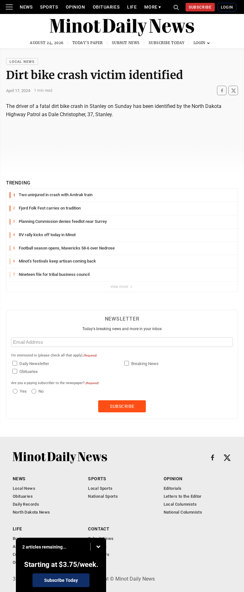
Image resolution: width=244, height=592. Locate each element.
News (26, 7)
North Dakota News (31, 512)
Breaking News (145, 363)
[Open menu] (9, 7)
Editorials (173, 488)
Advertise (97, 546)
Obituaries (106, 7)
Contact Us (98, 554)
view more (120, 286)
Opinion (75, 7)
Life (132, 7)
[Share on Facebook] (222, 91)
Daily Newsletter (34, 363)
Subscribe (200, 7)
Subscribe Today (167, 43)
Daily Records (26, 504)
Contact (98, 528)
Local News (22, 62)
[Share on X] (233, 91)
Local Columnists (180, 504)
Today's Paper (87, 43)
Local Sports (100, 488)
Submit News (126, 43)
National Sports (103, 496)
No (41, 391)
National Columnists (183, 512)
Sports (49, 7)
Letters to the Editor (183, 496)
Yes (22, 391)
